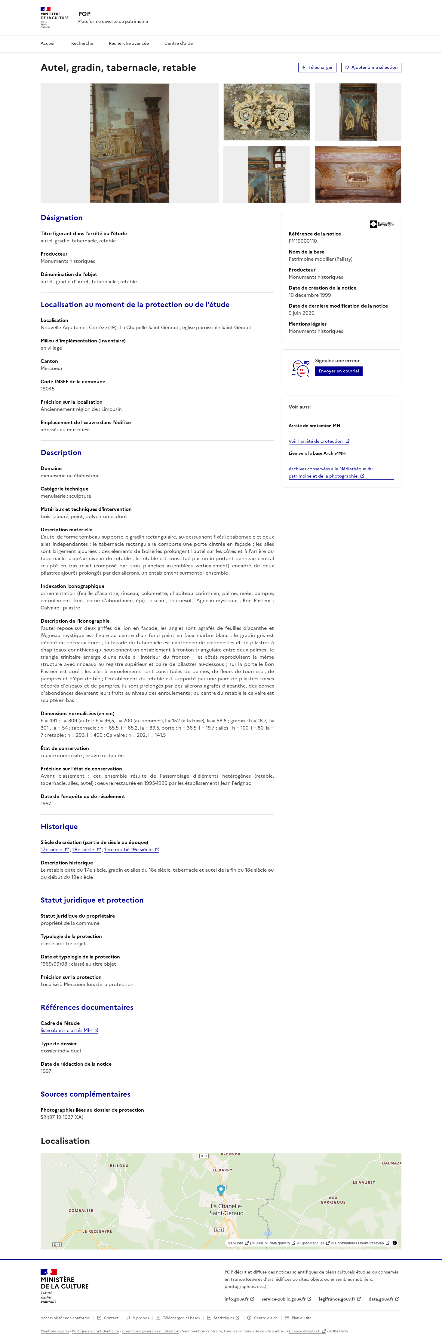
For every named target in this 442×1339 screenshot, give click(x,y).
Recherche (82, 43)
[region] (221, 1201)
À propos (141, 1318)
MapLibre (235, 1242)
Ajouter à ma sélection (374, 67)
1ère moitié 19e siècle (128, 849)
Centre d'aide (178, 43)
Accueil (48, 43)
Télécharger (320, 67)
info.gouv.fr (237, 1299)
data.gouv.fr (381, 1299)
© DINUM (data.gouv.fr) (271, 1242)
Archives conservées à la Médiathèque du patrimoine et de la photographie (331, 472)
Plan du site (302, 1318)
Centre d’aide (266, 1318)
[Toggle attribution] (394, 1242)
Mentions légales (55, 1331)
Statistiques (224, 1318)
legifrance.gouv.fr (337, 1299)
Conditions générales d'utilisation (150, 1331)
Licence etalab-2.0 (304, 1331)
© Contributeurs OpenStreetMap (357, 1242)
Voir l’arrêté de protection (316, 441)
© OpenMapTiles (310, 1242)
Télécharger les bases (181, 1318)
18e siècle (83, 849)
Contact (111, 1318)
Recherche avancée (129, 43)
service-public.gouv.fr (284, 1299)
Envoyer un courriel (339, 371)
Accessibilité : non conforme (65, 1318)
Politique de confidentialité (95, 1331)
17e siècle (51, 849)
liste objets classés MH (66, 1030)
